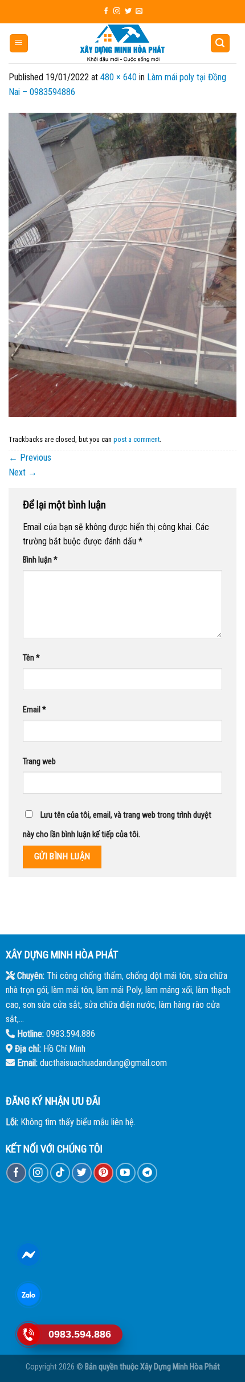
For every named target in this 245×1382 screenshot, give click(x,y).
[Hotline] (28, 1334)
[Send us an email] (139, 11)
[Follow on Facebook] (106, 11)
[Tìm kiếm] (220, 43)
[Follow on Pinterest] (103, 1173)
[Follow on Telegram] (147, 1173)
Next (23, 472)
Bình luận (40, 560)
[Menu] (19, 43)
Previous (30, 457)
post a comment (136, 439)
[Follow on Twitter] (128, 11)
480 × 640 (118, 77)
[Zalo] (28, 1294)
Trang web (39, 761)
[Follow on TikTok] (60, 1173)
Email (34, 710)
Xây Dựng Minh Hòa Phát (180, 1367)
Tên (31, 658)
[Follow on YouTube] (126, 1173)
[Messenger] (28, 1254)
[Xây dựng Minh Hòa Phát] (122, 43)
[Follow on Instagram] (116, 11)
